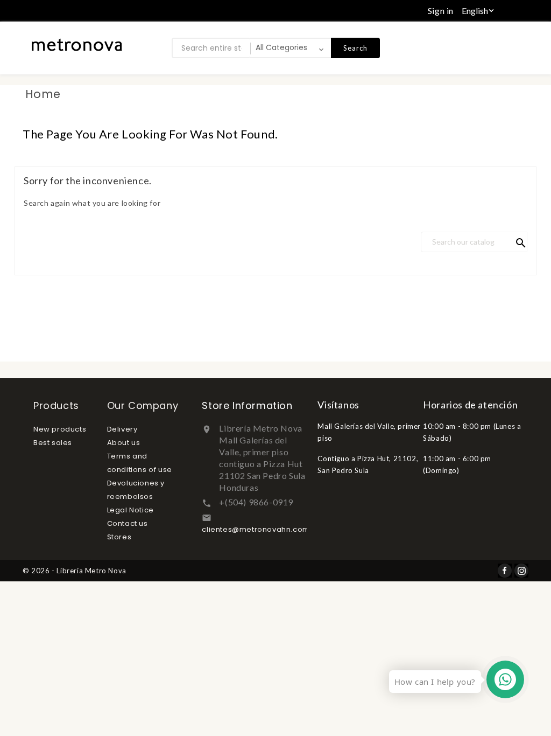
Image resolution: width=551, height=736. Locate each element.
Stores (119, 537)
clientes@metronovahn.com (255, 529)
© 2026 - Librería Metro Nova (74, 570)
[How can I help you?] (505, 679)
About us (123, 443)
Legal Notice (130, 510)
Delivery (122, 429)
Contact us (127, 523)
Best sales (52, 443)
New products (59, 429)
